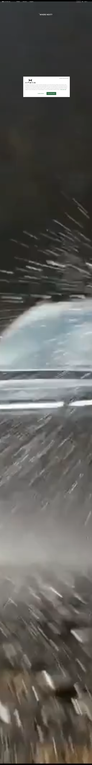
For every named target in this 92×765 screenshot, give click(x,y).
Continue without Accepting (64, 78)
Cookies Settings (41, 93)
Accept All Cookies (51, 93)
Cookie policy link (63, 89)
